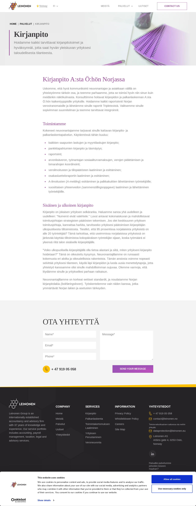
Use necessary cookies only (172, 488)
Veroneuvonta (93, 442)
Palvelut (124, 6)
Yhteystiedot (63, 434)
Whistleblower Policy (127, 418)
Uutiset (143, 6)
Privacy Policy (123, 413)
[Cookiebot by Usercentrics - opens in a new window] (18, 500)
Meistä (105, 6)
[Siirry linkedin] (152, 453)
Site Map (120, 429)
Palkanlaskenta (94, 418)
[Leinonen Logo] (20, 5)
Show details (44, 500)
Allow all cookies (172, 479)
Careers (119, 424)
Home (13, 24)
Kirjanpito (90, 413)
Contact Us (172, 6)
